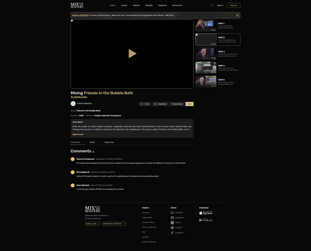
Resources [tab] (109, 142)
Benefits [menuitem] (149, 5)
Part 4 (221, 66)
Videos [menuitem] (113, 5)
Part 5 (221, 80)
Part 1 (221, 23)
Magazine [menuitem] (162, 5)
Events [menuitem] (124, 5)
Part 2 (221, 37)
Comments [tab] (75, 142)
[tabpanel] (132, 170)
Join (189, 104)
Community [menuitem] (177, 5)
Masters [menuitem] (136, 5)
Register (233, 5)
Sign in (220, 5)
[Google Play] (212, 220)
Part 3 (221, 52)
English (91, 224)
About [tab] (92, 142)
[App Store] (212, 213)
